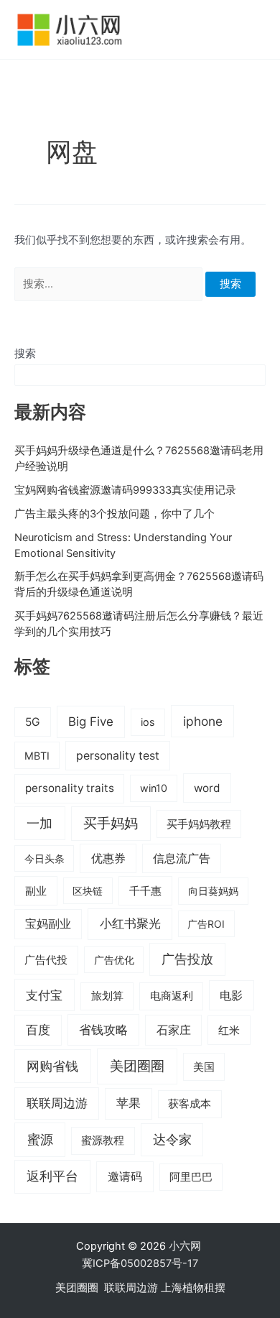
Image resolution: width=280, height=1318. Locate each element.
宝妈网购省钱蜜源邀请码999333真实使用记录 (125, 490)
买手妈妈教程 (199, 824)
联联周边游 (57, 1102)
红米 (229, 1030)
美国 (204, 1067)
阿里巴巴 (191, 1177)
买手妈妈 (110, 823)
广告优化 (114, 960)
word (207, 788)
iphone (203, 721)
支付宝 (44, 995)
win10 (153, 788)
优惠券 (108, 858)
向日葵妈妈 (213, 891)
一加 (39, 823)
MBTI (37, 756)
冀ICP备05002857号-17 (140, 1263)
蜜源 (40, 1139)
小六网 (186, 1246)
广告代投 (45, 960)
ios (148, 722)
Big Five (90, 721)
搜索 (25, 353)
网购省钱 (52, 1066)
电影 (231, 995)
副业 (36, 891)
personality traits (69, 788)
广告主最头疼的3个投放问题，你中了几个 (114, 513)
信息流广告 (181, 858)
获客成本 (189, 1103)
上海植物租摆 (193, 1287)
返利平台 (52, 1176)
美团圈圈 (137, 1066)
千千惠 (145, 891)
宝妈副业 (48, 924)
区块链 (88, 891)
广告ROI (206, 924)
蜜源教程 (102, 1140)
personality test (117, 755)
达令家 (172, 1139)
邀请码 (125, 1176)
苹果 (128, 1103)
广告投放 (187, 959)
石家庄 (174, 1030)
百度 (38, 1030)
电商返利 (171, 996)
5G (32, 722)
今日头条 (44, 858)
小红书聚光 (130, 923)
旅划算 (107, 996)
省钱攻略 (103, 1030)
